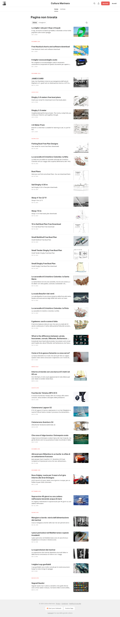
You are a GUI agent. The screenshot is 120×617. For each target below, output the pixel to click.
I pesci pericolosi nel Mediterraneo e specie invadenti (50, 534)
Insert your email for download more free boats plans (49, 100)
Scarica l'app (69, 608)
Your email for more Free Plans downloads (45, 146)
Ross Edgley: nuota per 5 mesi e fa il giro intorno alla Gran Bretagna (49, 476)
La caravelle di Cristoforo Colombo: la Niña (50, 157)
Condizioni (65, 603)
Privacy (58, 603)
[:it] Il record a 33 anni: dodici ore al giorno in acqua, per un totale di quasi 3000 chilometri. (51, 481)
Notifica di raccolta (75, 603)
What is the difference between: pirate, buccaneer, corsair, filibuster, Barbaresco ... (50, 337)
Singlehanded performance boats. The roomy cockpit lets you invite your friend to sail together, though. (51, 114)
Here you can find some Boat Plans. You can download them (51, 174)
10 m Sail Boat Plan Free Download (46, 224)
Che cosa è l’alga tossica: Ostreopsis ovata (50, 435)
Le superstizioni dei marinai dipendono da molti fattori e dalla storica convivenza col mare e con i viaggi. (50, 553)
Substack (50, 613)
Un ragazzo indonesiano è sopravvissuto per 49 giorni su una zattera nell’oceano (51, 502)
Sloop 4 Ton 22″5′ (39, 198)
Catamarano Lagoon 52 (42, 408)
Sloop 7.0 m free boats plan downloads (44, 213)
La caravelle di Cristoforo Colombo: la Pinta (50, 308)
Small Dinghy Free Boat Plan (44, 263)
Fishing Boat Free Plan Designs (45, 144)
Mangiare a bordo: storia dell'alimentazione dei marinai (50, 519)
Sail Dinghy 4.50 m (40, 185)
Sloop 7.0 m (36, 211)
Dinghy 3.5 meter (39, 110)
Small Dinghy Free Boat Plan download (44, 266)
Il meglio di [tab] (42, 22)
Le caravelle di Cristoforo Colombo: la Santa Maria (50, 278)
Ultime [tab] (35, 22)
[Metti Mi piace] (33, 54)
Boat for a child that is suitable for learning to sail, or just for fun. (51, 128)
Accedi (114, 3)
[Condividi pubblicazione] (98, 3)
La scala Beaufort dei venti (43, 294)
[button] (56, 9)
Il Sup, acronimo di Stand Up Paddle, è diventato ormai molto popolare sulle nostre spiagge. (51, 31)
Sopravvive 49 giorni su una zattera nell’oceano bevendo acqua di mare (47, 497)
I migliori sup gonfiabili (41, 564)
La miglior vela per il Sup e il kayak (46, 28)
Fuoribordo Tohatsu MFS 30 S (44, 393)
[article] (60, 32)
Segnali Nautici (38, 583)
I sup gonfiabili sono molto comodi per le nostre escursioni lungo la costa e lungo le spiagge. (51, 568)
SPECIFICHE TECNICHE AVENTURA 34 (43, 425)
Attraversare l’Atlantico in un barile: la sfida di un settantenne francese (51, 455)
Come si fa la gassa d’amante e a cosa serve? (51, 353)
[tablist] (39, 22)
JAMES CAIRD (38, 78)
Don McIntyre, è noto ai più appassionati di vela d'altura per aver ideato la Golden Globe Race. (51, 378)
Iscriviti (105, 3)
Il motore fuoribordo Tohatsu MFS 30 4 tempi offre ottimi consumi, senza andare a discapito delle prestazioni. (50, 396)
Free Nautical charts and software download (51, 47)
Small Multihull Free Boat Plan (44, 237)
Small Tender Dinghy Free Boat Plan (47, 250)
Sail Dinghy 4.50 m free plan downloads (44, 187)
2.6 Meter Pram (38, 125)
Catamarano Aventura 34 (42, 422)
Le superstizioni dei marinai (43, 550)
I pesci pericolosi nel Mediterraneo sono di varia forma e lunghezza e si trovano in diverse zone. (50, 539)
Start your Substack (54, 608)
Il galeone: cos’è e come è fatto (45, 321)
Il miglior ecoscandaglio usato (44, 60)
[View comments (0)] (46, 37)
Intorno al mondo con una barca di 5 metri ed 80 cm (51, 373)
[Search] (94, 3)
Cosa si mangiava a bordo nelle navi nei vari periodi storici (50, 523)
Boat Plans (36, 171)
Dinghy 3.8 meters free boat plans (46, 97)
